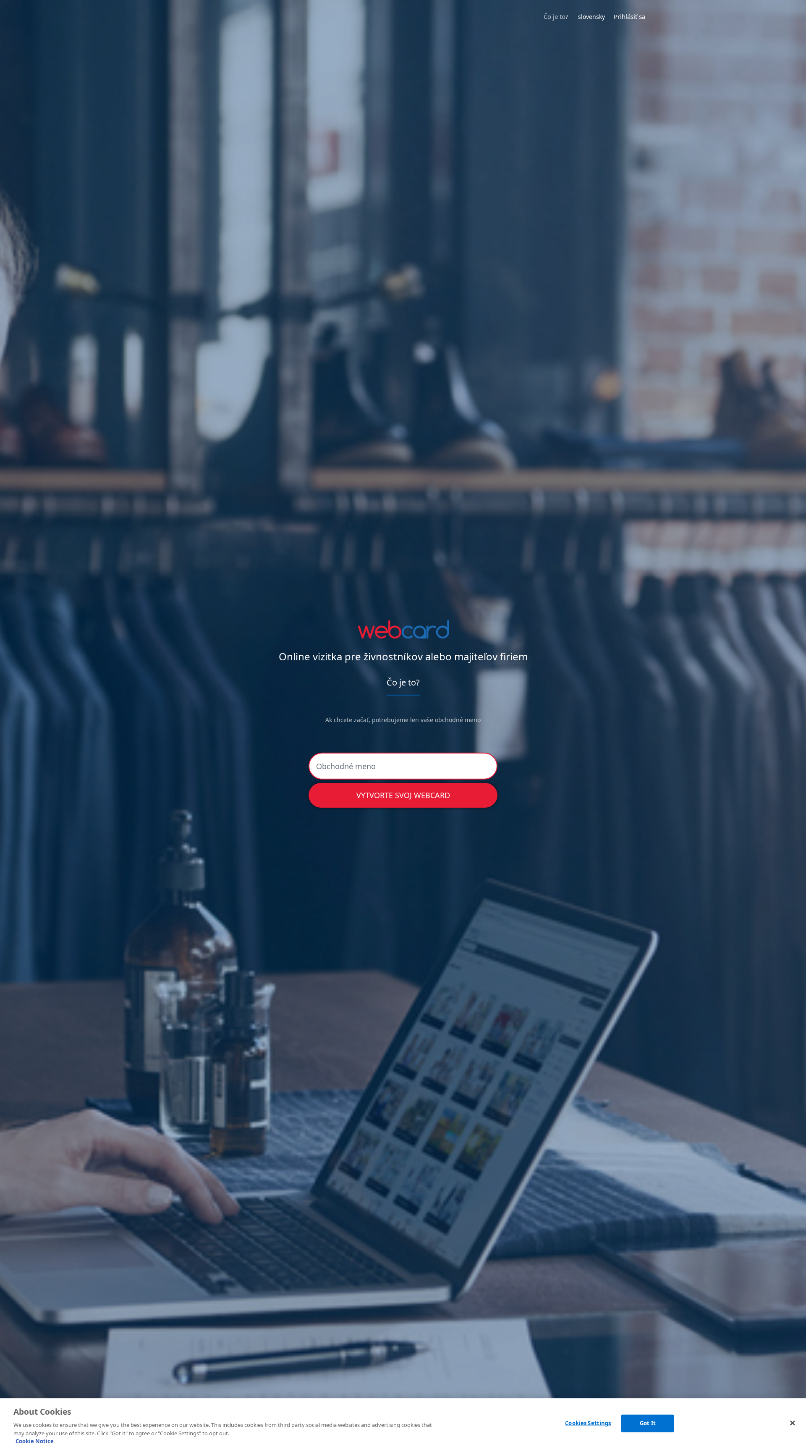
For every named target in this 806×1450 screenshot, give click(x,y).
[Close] (792, 1423)
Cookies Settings (588, 1423)
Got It (648, 1423)
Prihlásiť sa (629, 16)
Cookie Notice (35, 1441)
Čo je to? (556, 16)
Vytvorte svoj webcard (403, 795)
